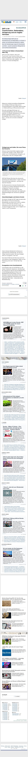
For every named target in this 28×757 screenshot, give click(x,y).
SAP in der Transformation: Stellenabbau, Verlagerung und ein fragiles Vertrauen (13, 31)
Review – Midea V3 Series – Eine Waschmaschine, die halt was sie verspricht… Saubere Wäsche (12, 428)
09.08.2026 (14, 703)
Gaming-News (6, 452)
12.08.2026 (5, 717)
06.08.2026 (14, 707)
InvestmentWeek (21, 36)
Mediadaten (15, 746)
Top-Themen (5, 362)
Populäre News (15, 713)
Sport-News (5, 514)
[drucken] (25, 283)
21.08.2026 (5, 705)
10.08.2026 (5, 719)
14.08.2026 (5, 714)
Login (17, 21)
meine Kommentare (16, 720)
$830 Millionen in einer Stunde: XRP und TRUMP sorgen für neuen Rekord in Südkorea (13, 323)
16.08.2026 (5, 712)
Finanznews (5, 318)
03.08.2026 (14, 710)
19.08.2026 (5, 707)
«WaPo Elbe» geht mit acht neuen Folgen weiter (12, 647)
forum (26, 296)
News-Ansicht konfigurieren (22, 719)
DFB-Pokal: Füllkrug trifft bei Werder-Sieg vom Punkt (13, 519)
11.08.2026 (5, 718)
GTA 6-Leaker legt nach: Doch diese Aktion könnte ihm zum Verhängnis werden (13, 458)
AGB (12, 746)
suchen (17, 696)
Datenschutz (7, 746)
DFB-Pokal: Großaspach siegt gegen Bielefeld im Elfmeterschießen (14, 636)
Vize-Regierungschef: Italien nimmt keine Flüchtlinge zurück (13, 366)
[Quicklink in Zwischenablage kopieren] (23, 283)
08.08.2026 (14, 705)
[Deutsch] (14, 22)
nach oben (23, 748)
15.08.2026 (5, 713)
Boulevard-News (6, 392)
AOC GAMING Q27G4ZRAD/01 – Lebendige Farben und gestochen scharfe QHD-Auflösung (13, 659)
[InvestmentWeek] (5, 284)
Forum (6, 747)
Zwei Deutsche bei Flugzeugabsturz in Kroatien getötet (15, 388)
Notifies (25, 720)
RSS (22, 747)
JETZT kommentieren (14, 294)
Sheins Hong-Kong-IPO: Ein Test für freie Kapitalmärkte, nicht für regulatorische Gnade (13, 598)
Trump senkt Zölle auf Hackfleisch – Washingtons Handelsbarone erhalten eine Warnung (13, 610)
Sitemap (2, 746)
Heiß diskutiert (15, 714)
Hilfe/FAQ (17, 747)
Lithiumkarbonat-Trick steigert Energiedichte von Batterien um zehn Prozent (13, 397)
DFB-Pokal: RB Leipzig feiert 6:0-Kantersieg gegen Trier (15, 387)
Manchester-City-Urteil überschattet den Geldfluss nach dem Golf (12, 621)
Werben (12, 747)
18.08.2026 (5, 708)
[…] (14, 338)
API (20, 747)
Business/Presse (6, 544)
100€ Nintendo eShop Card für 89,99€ (12, 506)
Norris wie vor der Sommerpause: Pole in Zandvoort (14, 540)
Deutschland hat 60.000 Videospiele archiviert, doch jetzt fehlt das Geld (14, 671)
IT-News (4, 422)
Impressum (21, 746)
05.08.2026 (14, 708)
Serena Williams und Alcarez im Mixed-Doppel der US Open (13, 681)
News (9, 747)
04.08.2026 (14, 709)
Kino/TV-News (6, 483)
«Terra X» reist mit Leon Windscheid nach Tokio (13, 487)
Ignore (22, 720)
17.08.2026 (5, 709)
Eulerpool (24, 98)
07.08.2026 (14, 706)
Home (25, 746)
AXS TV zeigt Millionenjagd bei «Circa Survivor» (14, 510)
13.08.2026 (5, 716)
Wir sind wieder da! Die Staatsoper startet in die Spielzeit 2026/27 (12, 549)
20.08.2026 (5, 706)
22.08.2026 (5, 703)
